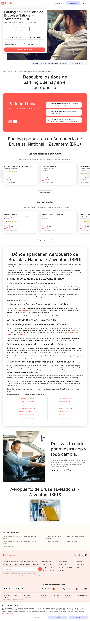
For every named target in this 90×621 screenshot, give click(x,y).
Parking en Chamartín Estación (76, 536)
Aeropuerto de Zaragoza (27, 414)
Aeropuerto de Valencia (27, 405)
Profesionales (63, 564)
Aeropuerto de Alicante (27, 401)
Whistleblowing (82, 596)
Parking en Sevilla (72, 541)
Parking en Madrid (8, 546)
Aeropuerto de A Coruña (65, 414)
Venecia (22, 334)
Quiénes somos (47, 564)
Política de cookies (7, 613)
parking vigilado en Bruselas (27, 310)
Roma (9, 334)
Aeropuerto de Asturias (65, 405)
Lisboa (69, 332)
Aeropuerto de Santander (65, 408)
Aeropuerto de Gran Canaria (27, 408)
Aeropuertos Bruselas (31, 71)
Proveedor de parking (66, 567)
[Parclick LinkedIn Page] (78, 555)
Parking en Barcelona (52, 541)
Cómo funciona (47, 567)
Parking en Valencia (30, 541)
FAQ (78, 567)
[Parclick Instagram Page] (75, 555)
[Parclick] (7, 3)
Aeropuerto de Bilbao (65, 401)
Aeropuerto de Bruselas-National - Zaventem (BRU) (46, 71)
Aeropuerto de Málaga (27, 398)
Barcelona (75, 332)
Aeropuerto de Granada (65, 411)
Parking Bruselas (18, 71)
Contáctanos (81, 564)
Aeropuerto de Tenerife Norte (27, 411)
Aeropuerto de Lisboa (27, 418)
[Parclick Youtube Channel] (85, 555)
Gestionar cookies (56, 597)
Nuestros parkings (48, 570)
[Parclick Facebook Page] (82, 555)
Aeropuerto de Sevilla (65, 398)
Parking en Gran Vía (30, 536)
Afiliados (61, 570)
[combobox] (26, 38)
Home (4, 71)
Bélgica (10, 71)
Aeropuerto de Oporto (65, 418)
